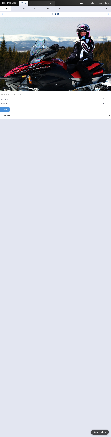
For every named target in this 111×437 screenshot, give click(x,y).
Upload (49, 3)
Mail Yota (59, 8)
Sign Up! (35, 3)
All (14, 8)
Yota (23, 3)
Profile (35, 8)
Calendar (24, 8)
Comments (5, 115)
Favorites (46, 8)
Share (4, 109)
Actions (4, 99)
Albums (5, 8)
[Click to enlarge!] (55, 54)
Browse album (99, 432)
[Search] (107, 8)
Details (4, 104)
